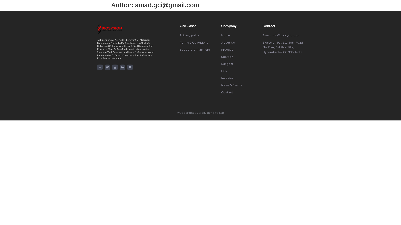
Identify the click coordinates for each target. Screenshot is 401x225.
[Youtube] (130, 67)
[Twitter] (107, 67)
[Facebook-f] (100, 67)
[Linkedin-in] (122, 67)
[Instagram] (115, 67)
